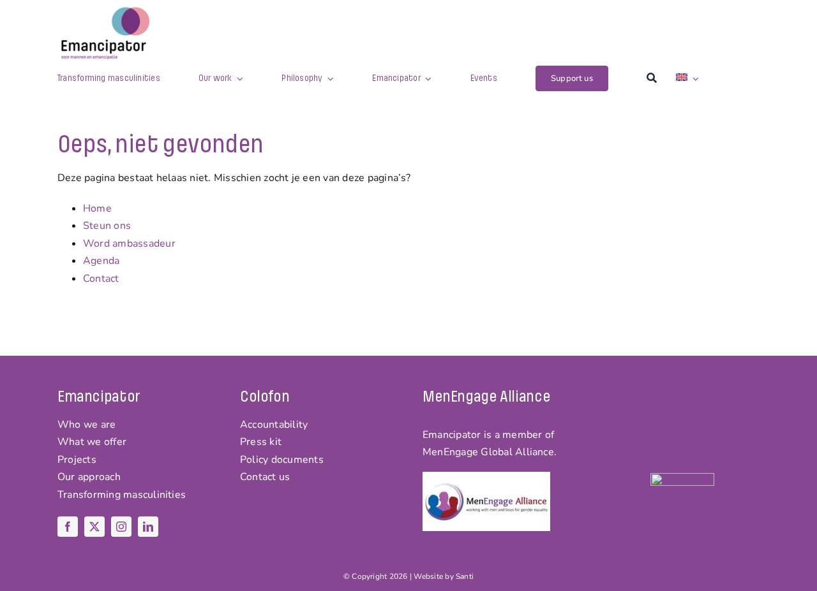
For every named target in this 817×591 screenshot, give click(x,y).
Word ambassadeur (129, 244)
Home (97, 208)
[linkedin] (148, 526)
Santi (465, 576)
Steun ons (107, 226)
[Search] (652, 78)
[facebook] (67, 526)
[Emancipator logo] (105, 11)
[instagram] (121, 526)
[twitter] (94, 526)
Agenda (101, 261)
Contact (101, 279)
